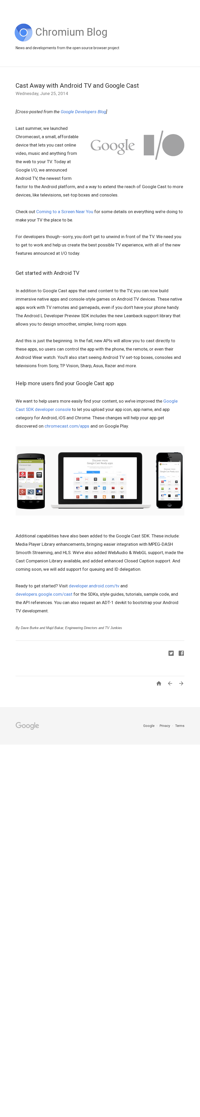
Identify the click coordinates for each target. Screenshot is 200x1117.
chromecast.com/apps (67, 426)
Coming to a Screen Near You (64, 211)
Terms (179, 726)
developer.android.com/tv (94, 585)
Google (149, 726)
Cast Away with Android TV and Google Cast (77, 85)
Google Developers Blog (83, 111)
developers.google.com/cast (44, 594)
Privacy (165, 726)
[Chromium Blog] (71, 40)
